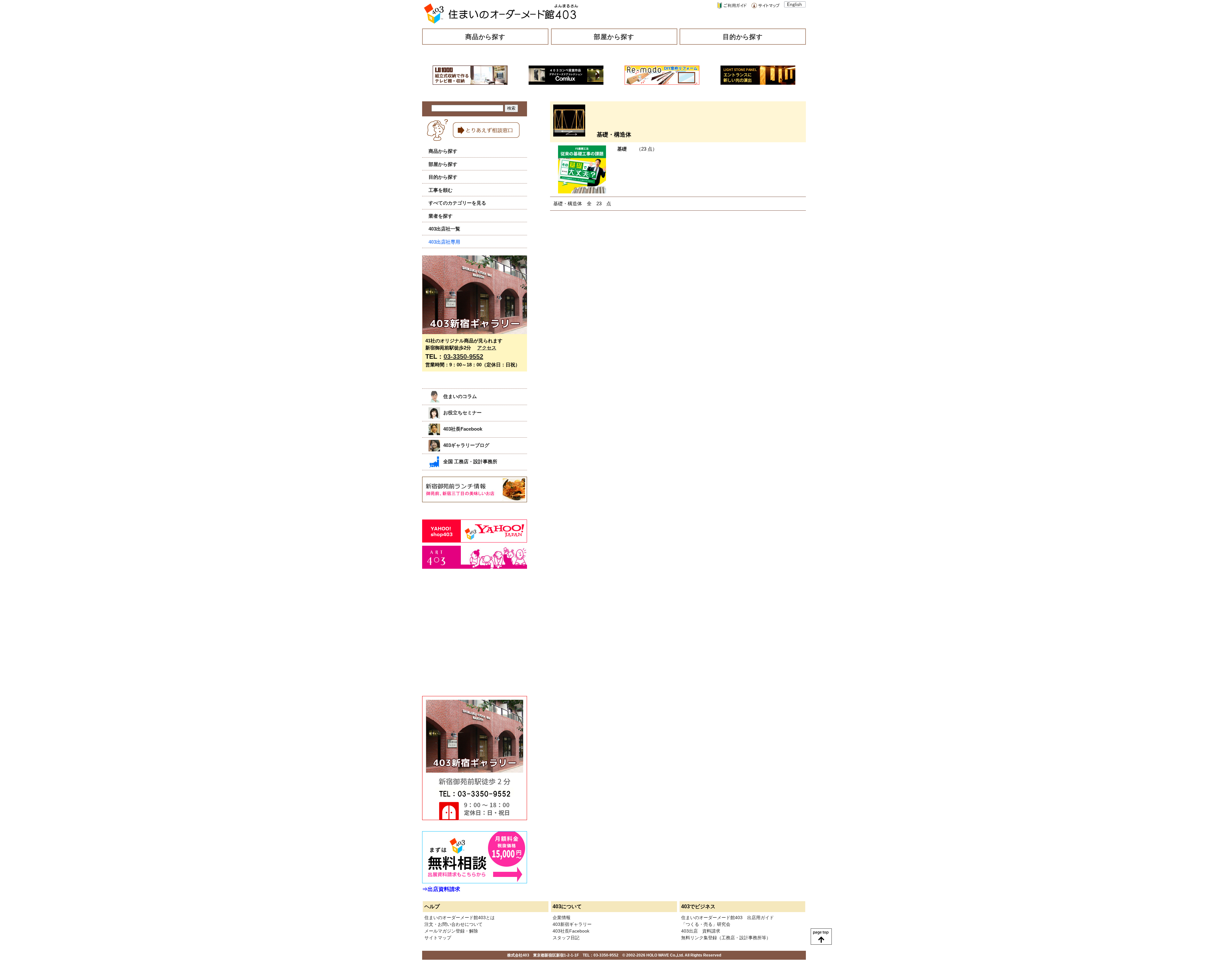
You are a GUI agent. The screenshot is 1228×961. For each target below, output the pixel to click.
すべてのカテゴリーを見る (457, 203)
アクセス (486, 347)
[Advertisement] (470, 639)
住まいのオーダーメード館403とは (459, 917)
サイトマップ (437, 937)
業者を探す (441, 216)
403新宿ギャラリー (572, 924)
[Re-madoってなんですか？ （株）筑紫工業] (662, 83)
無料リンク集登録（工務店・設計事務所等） (726, 937)
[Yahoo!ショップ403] (474, 540)
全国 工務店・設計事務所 (470, 461)
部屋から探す (614, 36)
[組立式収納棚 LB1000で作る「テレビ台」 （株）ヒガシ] (470, 83)
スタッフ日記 (566, 937)
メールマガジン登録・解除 (451, 931)
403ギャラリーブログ (466, 445)
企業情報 (562, 917)
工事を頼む (441, 190)
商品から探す (485, 36)
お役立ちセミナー (462, 412)
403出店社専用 (444, 242)
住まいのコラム (460, 396)
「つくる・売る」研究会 (705, 924)
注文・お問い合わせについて (453, 924)
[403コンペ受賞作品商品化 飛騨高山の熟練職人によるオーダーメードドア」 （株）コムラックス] (566, 83)
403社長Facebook (462, 429)
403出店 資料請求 (700, 931)
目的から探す (743, 36)
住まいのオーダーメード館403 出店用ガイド (727, 917)
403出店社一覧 (444, 228)
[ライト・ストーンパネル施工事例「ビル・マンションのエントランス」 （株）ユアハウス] (757, 83)
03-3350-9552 (463, 356)
